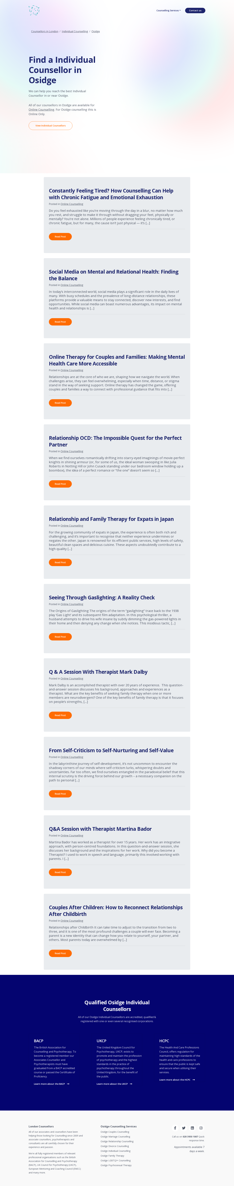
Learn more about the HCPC (175, 1079)
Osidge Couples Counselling (115, 1131)
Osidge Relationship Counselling (117, 1141)
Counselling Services (167, 10)
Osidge (96, 31)
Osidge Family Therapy (112, 1155)
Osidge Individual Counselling (115, 1150)
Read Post (60, 236)
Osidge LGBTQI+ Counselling (116, 1160)
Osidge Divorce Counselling (115, 1146)
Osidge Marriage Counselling (115, 1136)
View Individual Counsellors (50, 125)
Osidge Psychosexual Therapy (116, 1165)
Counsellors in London (44, 31)
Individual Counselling (75, 31)
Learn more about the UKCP (112, 1083)
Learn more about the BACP (49, 1083)
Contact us (195, 10)
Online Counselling (41, 109)
